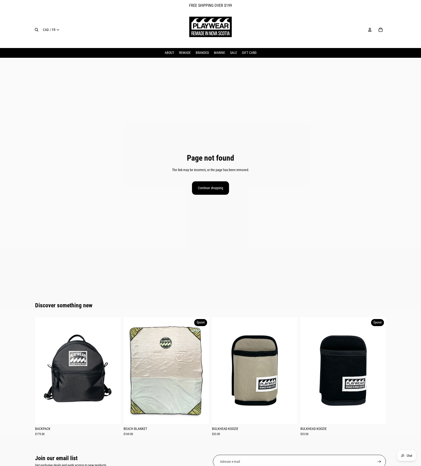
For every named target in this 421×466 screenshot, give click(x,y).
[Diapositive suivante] (113, 370)
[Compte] (369, 29)
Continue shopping (210, 188)
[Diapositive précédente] (42, 370)
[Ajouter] (113, 416)
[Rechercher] (36, 29)
